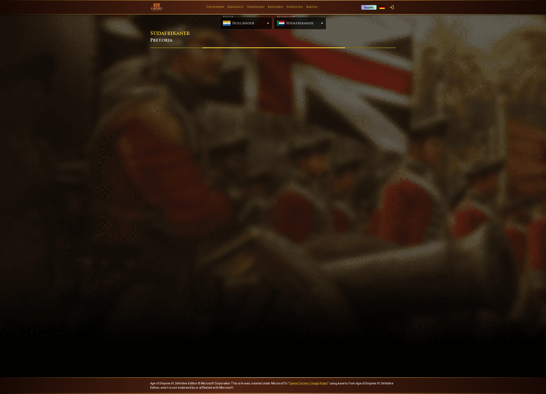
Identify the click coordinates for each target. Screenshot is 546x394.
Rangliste (236, 7)
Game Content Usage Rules (308, 383)
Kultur (228, 17)
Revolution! (286, 17)
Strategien (255, 7)
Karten (312, 7)
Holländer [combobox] (243, 23)
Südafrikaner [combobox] (299, 23)
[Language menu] (382, 7)
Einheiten (295, 7)
